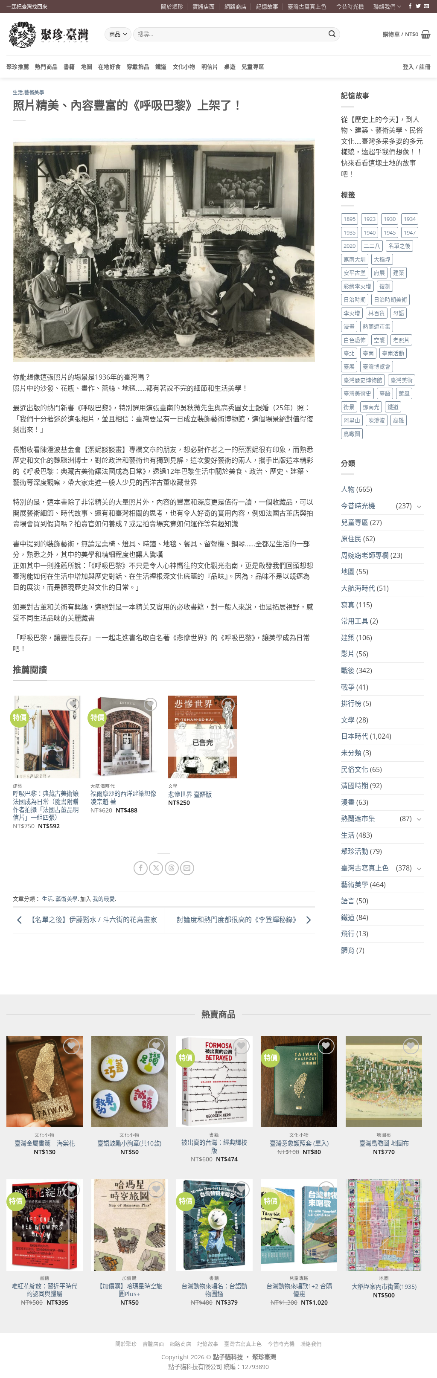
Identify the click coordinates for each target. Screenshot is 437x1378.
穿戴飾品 (138, 66)
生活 (18, 93)
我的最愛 (104, 898)
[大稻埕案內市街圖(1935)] (384, 1225)
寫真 (348, 604)
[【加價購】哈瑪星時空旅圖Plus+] (129, 1225)
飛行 (348, 933)
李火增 (352, 313)
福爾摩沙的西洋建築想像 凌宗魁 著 (123, 798)
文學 (348, 720)
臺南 (368, 353)
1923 (370, 219)
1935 (349, 232)
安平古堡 (355, 272)
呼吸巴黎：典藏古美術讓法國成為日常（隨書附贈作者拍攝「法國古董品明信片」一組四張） (46, 805)
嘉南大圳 (355, 259)
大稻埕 (382, 259)
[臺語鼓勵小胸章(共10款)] (129, 1082)
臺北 (349, 353)
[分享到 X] (156, 868)
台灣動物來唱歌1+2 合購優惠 (299, 1290)
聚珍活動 (354, 851)
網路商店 (235, 6)
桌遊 (230, 66)
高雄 (398, 420)
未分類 (351, 752)
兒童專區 (253, 66)
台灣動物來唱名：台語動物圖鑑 (214, 1290)
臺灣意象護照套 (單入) (299, 1143)
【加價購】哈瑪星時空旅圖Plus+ (129, 1290)
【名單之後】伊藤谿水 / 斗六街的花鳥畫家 (91, 920)
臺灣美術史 (357, 393)
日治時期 (355, 299)
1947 (410, 232)
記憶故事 (267, 6)
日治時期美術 (390, 299)
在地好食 (109, 66)
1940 (370, 232)
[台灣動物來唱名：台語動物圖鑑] (214, 1225)
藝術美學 (34, 93)
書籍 (69, 66)
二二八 (372, 245)
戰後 (348, 670)
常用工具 (354, 621)
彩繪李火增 (357, 286)
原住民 (351, 538)
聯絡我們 (384, 6)
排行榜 (351, 703)
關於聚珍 (172, 6)
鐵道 (161, 66)
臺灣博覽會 (376, 366)
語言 (348, 900)
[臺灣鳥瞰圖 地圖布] (384, 1082)
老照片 (401, 340)
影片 (348, 654)
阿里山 (352, 420)
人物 (348, 489)
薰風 (404, 393)
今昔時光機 (350, 6)
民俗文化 (354, 769)
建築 (398, 272)
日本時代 (354, 736)
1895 (349, 219)
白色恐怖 (355, 340)
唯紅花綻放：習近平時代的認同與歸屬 (44, 1290)
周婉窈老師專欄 (365, 555)
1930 (390, 219)
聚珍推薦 (17, 66)
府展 (379, 272)
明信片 (209, 66)
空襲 (379, 340)
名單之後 (399, 245)
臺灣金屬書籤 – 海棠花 (45, 1143)
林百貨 (376, 313)
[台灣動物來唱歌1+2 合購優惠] (299, 1225)
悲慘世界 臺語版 (190, 794)
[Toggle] (419, 506)
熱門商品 (46, 66)
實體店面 (203, 6)
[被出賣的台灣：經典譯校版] (214, 1082)
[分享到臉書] (141, 868)
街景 (349, 407)
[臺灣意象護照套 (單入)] (299, 1082)
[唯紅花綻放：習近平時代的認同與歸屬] (44, 1225)
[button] (407, 34)
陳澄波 (376, 420)
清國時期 (354, 785)
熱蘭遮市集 (376, 326)
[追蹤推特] (418, 6)
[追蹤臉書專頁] (410, 6)
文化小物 (184, 66)
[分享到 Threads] (172, 868)
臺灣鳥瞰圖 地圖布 (384, 1143)
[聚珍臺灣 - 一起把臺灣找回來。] (49, 34)
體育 (348, 950)
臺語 (384, 393)
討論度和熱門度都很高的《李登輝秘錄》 (239, 920)
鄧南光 (371, 407)
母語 (398, 313)
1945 (390, 232)
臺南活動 (393, 353)
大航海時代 (358, 588)
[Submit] (332, 34)
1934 (410, 219)
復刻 (384, 286)
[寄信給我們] (426, 6)
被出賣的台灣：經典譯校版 (214, 1147)
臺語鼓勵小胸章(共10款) (129, 1143)
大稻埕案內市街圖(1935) (384, 1287)
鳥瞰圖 (352, 434)
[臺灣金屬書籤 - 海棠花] (44, 1082)
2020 (349, 245)
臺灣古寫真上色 (307, 6)
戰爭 (348, 687)
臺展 (349, 366)
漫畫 (349, 326)
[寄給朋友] (187, 868)
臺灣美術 (401, 380)
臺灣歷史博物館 (363, 380)
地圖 (87, 66)
